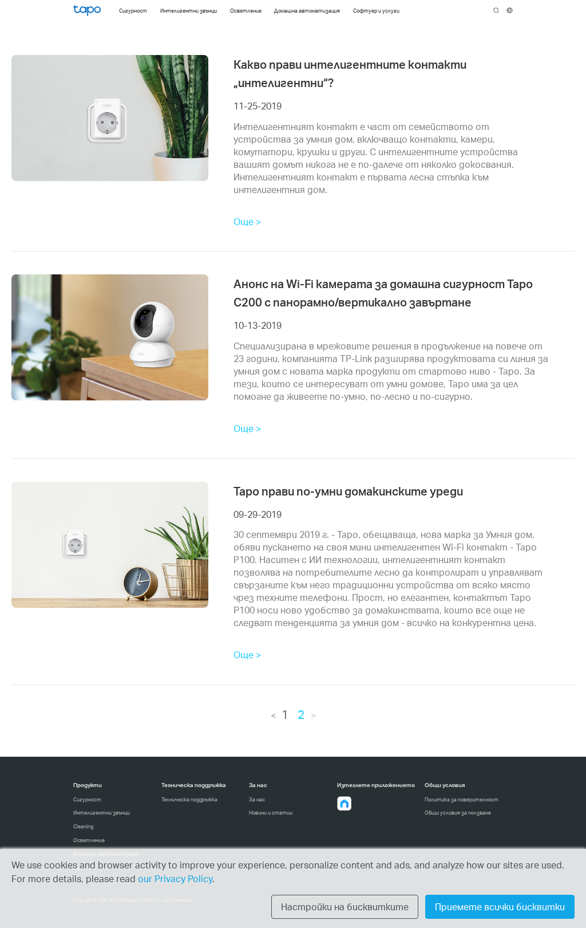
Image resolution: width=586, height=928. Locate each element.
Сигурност (87, 799)
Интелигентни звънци (101, 812)
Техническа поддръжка (189, 799)
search (496, 11)
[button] (344, 803)
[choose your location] (509, 10)
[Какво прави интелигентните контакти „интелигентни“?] (109, 118)
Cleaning (83, 826)
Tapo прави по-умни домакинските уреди (348, 490)
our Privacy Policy (175, 878)
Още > (247, 221)
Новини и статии (270, 812)
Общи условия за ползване (458, 812)
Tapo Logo (87, 10)
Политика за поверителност (461, 799)
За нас (257, 799)
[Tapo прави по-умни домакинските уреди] (109, 545)
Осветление (89, 840)
